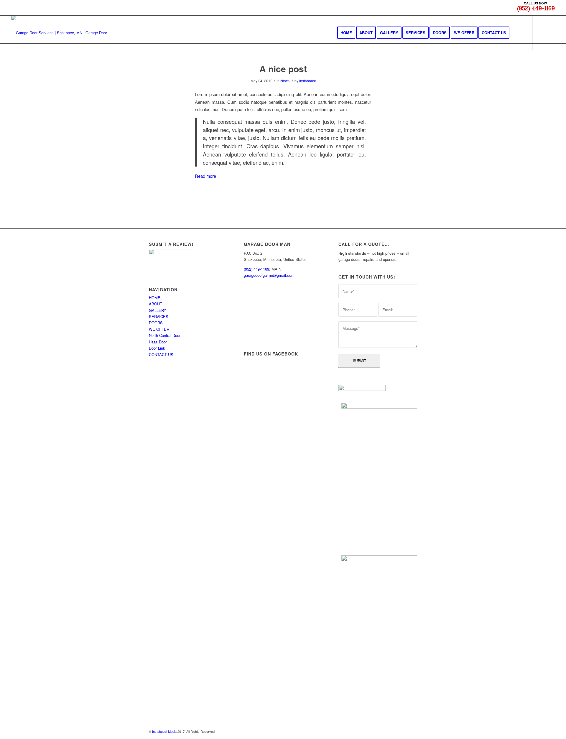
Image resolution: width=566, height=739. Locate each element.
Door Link (157, 348)
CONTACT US (161, 354)
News (284, 80)
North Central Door (164, 335)
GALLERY (157, 310)
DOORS (156, 322)
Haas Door (158, 342)
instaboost (307, 80)
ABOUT (155, 304)
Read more (205, 176)
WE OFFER (159, 329)
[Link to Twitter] (550, 32)
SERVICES (158, 316)
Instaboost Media (164, 731)
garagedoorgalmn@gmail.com (269, 275)
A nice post (283, 68)
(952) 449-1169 (256, 269)
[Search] (519, 33)
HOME (154, 297)
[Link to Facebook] (541, 32)
